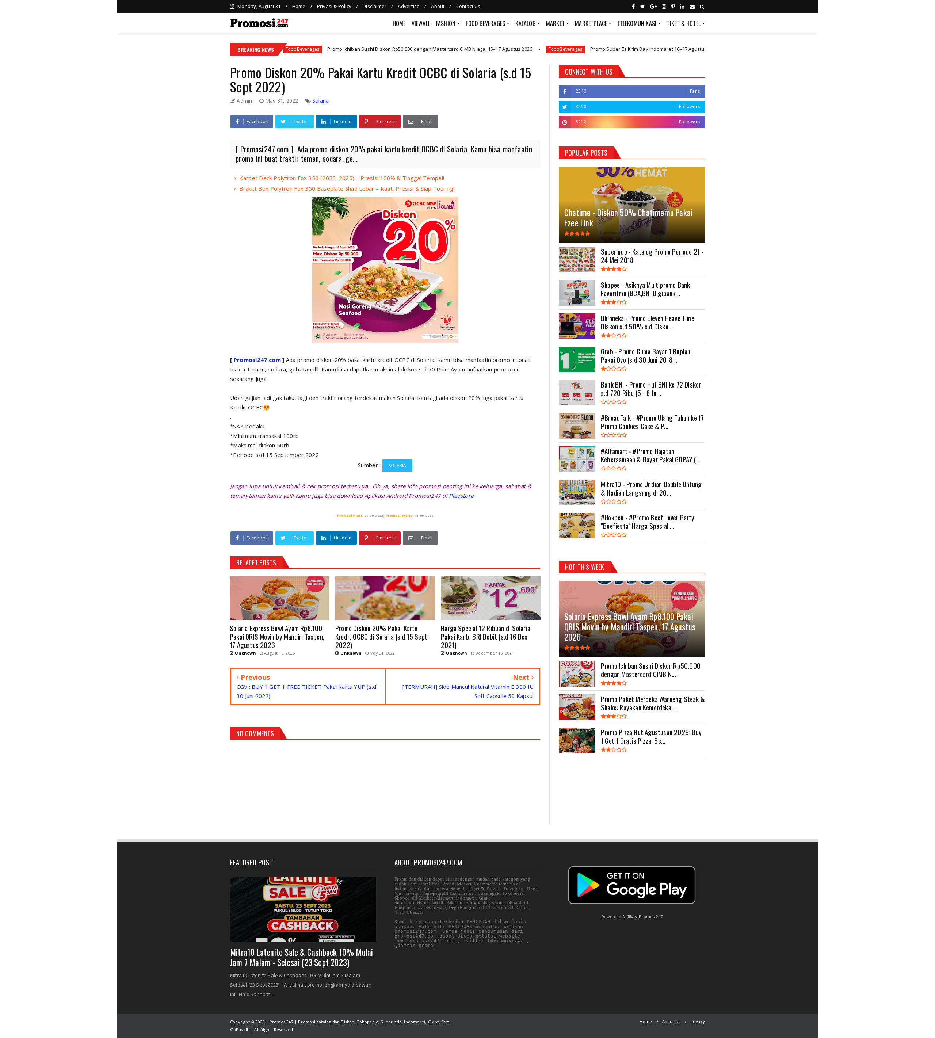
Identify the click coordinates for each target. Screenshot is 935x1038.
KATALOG (525, 23)
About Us (671, 1021)
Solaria (320, 100)
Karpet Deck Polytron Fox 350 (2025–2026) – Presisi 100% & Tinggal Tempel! (341, 178)
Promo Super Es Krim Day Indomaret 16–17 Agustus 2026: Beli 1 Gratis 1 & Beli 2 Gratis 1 (625, 49)
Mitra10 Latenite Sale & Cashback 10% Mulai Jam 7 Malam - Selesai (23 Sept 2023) (301, 957)
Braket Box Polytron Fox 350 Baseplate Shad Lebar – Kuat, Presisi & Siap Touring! (346, 188)
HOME (399, 23)
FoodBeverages (501, 49)
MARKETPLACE (591, 23)
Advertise (409, 6)
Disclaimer (374, 6)
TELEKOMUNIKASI (636, 23)
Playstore (461, 495)
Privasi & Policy (334, 6)
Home (299, 6)
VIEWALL (421, 23)
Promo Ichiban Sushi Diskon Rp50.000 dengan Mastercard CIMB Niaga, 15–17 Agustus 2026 (365, 49)
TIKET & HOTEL (684, 23)
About (437, 6)
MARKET (555, 23)
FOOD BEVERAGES (485, 23)
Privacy (697, 1021)
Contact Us (468, 6)
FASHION (445, 23)
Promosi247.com (257, 359)
